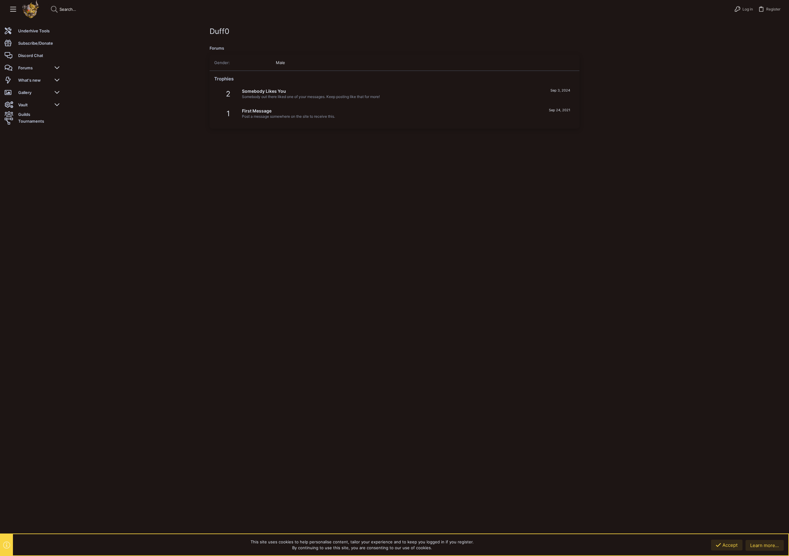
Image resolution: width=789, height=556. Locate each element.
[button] (13, 9)
